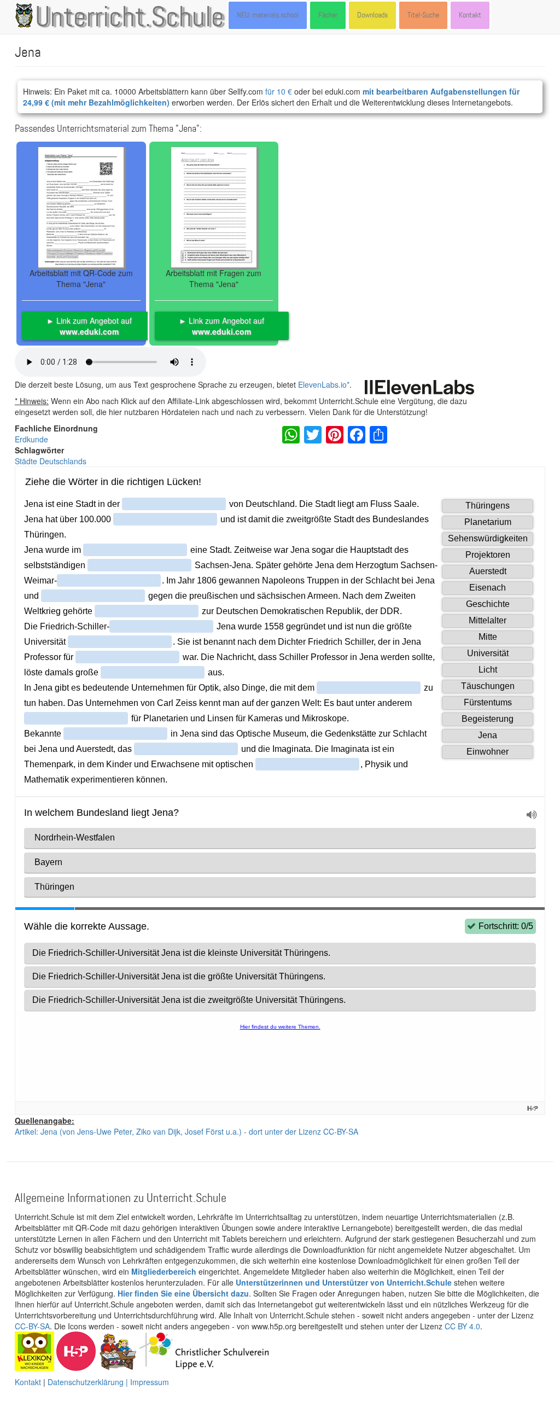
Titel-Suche (423, 15)
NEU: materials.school (268, 15)
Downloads (372, 15)
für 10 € (278, 91)
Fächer (327, 15)
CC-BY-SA (32, 1326)
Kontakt (470, 15)
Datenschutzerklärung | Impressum (108, 1381)
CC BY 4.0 (462, 1326)
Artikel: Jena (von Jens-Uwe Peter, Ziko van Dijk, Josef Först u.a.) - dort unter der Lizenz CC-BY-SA (186, 1131)
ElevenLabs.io (322, 384)
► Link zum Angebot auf (89, 326)
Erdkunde (31, 439)
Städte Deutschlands (50, 461)
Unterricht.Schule (129, 18)
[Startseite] (26, 15)
